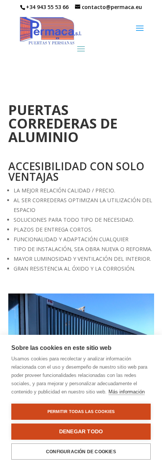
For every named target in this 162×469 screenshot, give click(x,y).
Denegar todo (81, 431)
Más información (127, 392)
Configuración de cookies (81, 451)
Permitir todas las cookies (81, 411)
